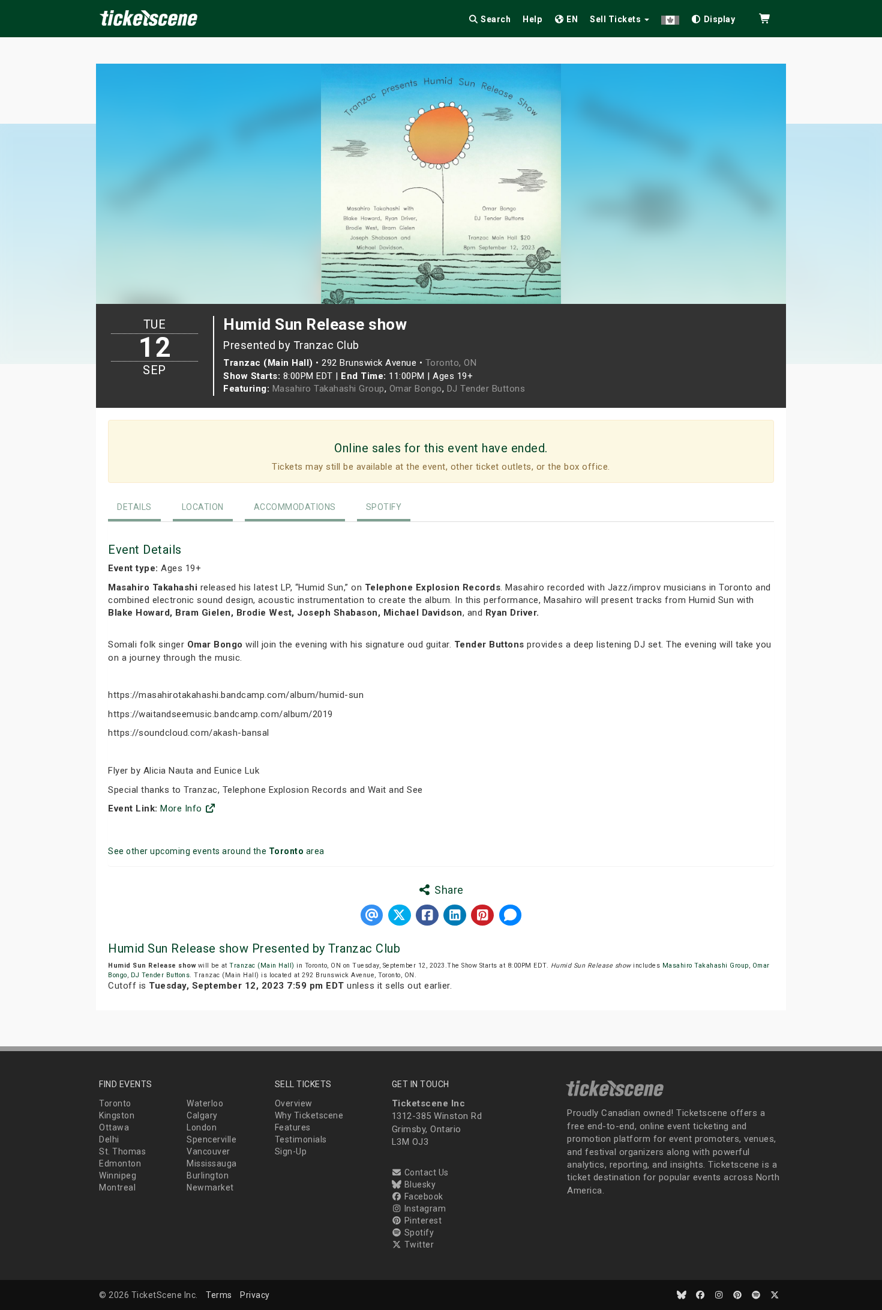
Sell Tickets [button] (616, 19)
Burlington (208, 1175)
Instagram (424, 1208)
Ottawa (114, 1127)
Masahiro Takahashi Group (328, 388)
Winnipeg (117, 1175)
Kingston (116, 1115)
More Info (182, 808)
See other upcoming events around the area (216, 851)
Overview (294, 1103)
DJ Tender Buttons (486, 388)
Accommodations (295, 507)
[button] (670, 17)
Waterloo (205, 1103)
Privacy (255, 1295)
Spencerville (211, 1139)
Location (203, 507)
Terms (219, 1295)
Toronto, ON (451, 362)
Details (134, 507)
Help (532, 19)
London (202, 1127)
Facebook (422, 1196)
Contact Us (425, 1172)
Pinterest (422, 1220)
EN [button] (571, 19)
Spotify (384, 507)
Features (293, 1127)
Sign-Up (291, 1151)
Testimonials (301, 1139)
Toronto (115, 1103)
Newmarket (210, 1187)
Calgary (202, 1115)
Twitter (418, 1244)
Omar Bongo (415, 388)
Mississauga (212, 1163)
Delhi (109, 1139)
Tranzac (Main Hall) (262, 965)
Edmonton (120, 1163)
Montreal (117, 1187)
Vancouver (208, 1151)
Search (495, 19)
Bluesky (419, 1184)
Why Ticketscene (309, 1115)
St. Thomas (122, 1151)
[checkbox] (713, 17)
